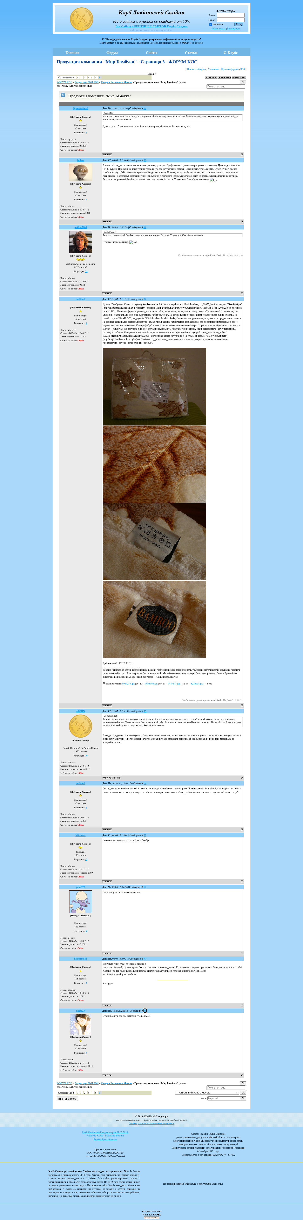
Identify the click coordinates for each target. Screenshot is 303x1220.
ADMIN (80, 711)
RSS (242, 69)
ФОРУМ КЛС (64, 82)
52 (145, 160)
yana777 (80, 887)
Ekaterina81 (80, 958)
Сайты (151, 52)
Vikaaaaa (80, 835)
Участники (213, 69)
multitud (80, 299)
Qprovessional (80, 108)
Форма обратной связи (105, 1139)
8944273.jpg (128, 683)
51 (144, 108)
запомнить (218, 24)
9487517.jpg (174, 683)
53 (144, 227)
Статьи (191, 52)
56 (145, 783)
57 (145, 835)
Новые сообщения (196, 69)
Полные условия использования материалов (151, 1123)
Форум (112, 52)
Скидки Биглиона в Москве (116, 82)
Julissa (80, 160)
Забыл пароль (218, 28)
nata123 (80, 1010)
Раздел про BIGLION (87, 82)
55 (145, 711)
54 (145, 299)
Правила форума (229, 69)
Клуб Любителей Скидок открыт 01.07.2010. (105, 1132)
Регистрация (233, 28)
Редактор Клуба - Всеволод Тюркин (105, 1135)
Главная (72, 52)
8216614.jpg (197, 683)
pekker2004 (80, 227)
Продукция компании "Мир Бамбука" (156, 82)
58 (144, 887)
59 (145, 958)
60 (145, 1010)
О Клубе (231, 52)
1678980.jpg (151, 683)
